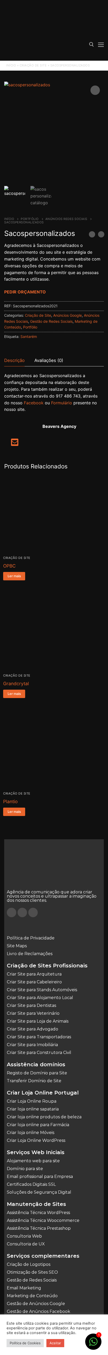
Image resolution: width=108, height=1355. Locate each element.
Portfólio (30, 219)
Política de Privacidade (31, 938)
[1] (93, 1344)
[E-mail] (14, 443)
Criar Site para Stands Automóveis (42, 989)
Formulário (61, 402)
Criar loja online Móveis (30, 1132)
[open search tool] (91, 44)
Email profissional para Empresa (40, 1176)
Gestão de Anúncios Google (36, 1303)
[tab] (14, 361)
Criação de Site (33, 65)
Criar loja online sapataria (33, 1109)
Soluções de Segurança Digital (39, 1192)
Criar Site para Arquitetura (34, 974)
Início (11, 65)
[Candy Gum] (101, 235)
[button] (95, 90)
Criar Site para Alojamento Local (40, 997)
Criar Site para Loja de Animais (37, 1021)
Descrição (14, 360)
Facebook (34, 402)
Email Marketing (24, 1287)
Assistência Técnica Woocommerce (43, 1220)
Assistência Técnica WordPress (38, 1212)
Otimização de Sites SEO (32, 1272)
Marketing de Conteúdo (32, 1295)
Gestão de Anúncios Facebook (38, 1311)
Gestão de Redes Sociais (51, 321)
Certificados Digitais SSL (31, 1184)
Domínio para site (25, 1168)
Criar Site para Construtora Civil (39, 1052)
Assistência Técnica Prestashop (39, 1228)
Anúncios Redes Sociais (66, 219)
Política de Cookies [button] (25, 1343)
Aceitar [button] (55, 1343)
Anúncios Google (67, 315)
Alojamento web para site (33, 1160)
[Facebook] (11, 912)
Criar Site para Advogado (32, 1029)
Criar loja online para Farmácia (38, 1124)
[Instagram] (22, 912)
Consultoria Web (24, 1236)
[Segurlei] (92, 235)
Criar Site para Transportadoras (39, 1036)
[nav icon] (101, 44)
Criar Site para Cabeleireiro (34, 981)
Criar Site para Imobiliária (32, 1044)
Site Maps (17, 945)
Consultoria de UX (26, 1243)
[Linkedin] (33, 912)
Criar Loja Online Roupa (31, 1101)
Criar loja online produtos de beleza (44, 1116)
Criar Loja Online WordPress (36, 1140)
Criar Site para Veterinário (33, 1013)
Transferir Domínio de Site (34, 1080)
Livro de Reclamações (29, 953)
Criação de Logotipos (28, 1264)
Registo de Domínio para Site (37, 1072)
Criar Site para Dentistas (31, 1005)
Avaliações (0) (48, 360)
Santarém (28, 336)
